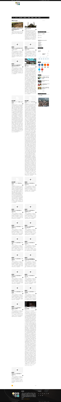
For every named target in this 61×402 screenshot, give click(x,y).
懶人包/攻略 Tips (40, 44)
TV (13, 17)
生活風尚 (36, 17)
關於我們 (39, 17)
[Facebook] (39, 0)
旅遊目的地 (25, 17)
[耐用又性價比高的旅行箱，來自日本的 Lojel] (39, 81)
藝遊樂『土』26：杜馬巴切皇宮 (30, 101)
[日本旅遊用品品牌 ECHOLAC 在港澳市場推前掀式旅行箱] (39, 85)
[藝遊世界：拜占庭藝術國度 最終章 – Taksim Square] (17, 44)
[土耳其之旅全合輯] (30, 25)
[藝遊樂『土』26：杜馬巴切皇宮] (30, 98)
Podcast (16, 17)
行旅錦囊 (29, 17)
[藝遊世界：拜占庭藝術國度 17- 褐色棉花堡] (17, 255)
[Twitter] (46, 0)
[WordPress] (47, 0)
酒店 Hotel (40, 43)
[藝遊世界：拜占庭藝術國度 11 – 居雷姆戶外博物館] (17, 304)
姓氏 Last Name (40, 37)
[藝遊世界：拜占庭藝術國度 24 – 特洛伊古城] (30, 179)
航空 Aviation (40, 42)
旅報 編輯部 (13, 30)
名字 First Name (40, 35)
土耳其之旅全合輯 (28, 28)
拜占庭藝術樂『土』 (13, 27)
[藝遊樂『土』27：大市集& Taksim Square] (17, 98)
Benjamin (26, 29)
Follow (39, 68)
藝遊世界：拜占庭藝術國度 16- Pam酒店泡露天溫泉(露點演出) (30, 259)
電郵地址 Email (41, 33)
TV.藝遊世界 (13, 209)
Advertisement (45, 401)
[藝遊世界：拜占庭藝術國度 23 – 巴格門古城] (17, 207)
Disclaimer (40, 401)
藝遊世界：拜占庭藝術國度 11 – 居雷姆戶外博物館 (17, 308)
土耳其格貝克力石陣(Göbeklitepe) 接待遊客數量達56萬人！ (17, 29)
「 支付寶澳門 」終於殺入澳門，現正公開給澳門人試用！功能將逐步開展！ (45, 78)
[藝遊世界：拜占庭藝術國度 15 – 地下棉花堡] (17, 272)
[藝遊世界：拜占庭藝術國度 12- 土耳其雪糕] (30, 288)
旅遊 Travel (40, 41)
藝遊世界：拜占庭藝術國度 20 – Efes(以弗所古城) (30, 227)
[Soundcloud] (44, 0)
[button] (48, 17)
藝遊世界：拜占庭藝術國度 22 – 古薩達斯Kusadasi (30, 211)
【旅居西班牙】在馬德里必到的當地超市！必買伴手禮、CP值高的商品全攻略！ (45, 88)
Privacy (42, 401)
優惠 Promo (40, 45)
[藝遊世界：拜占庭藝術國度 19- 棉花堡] (17, 239)
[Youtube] (48, 0)
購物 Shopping (40, 46)
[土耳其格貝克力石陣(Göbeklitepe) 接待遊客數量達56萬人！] (17, 25)
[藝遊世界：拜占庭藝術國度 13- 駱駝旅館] (17, 288)
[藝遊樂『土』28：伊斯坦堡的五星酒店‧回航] (30, 61)
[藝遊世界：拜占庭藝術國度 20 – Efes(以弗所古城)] (30, 223)
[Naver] (43, 0)
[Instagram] (41, 0)
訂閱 (42, 68)
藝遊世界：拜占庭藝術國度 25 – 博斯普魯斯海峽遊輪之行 (17, 65)
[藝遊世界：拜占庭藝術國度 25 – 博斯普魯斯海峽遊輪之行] (17, 61)
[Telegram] (45, 0)
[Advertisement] (36, 3)
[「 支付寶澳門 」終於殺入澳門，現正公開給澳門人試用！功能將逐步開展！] (39, 78)
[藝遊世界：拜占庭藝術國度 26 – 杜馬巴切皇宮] (30, 44)
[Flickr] (40, 0)
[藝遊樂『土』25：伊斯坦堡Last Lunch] (17, 179)
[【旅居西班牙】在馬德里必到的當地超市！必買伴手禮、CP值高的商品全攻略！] (39, 88)
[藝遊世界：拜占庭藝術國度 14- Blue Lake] (30, 272)
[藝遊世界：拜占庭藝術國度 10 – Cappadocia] (17, 370)
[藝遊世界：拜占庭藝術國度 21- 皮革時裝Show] (17, 223)
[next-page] (15, 385)
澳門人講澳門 (20, 17)
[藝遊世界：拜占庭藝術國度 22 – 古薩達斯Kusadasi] (30, 207)
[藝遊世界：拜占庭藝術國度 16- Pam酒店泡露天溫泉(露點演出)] (30, 255)
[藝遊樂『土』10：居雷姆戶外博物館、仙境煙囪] (30, 304)
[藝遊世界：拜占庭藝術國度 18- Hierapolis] (30, 239)
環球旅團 (32, 17)
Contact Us (48, 401)
